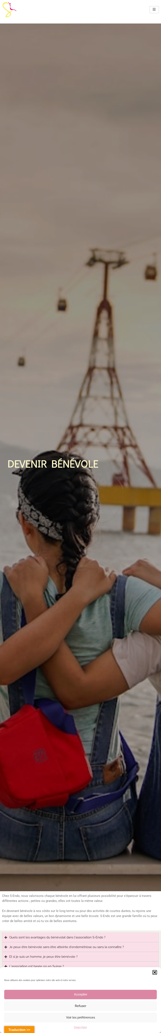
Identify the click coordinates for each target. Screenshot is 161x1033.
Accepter (80, 994)
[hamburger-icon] (154, 9)
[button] (155, 972)
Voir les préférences (80, 1017)
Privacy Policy (80, 1027)
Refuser (80, 1006)
